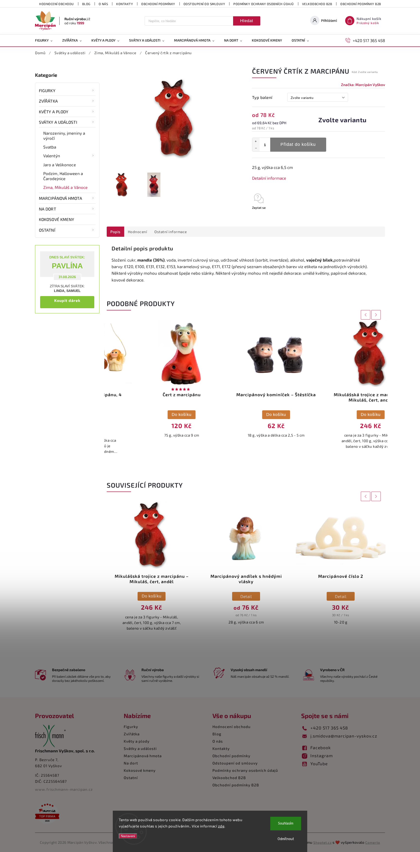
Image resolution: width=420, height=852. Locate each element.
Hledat (246, 20)
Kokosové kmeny (56, 219)
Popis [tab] (115, 231)
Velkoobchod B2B (317, 4)
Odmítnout (286, 839)
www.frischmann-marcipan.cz (64, 789)
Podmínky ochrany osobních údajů (263, 4)
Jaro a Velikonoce (59, 164)
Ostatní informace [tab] (170, 231)
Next (376, 314)
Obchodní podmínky (158, 4)
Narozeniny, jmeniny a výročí (64, 135)
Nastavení (128, 836)
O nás (103, 4)
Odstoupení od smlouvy (204, 4)
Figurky (47, 90)
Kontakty (124, 4)
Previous (364, 314)
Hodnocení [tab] (137, 231)
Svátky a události (58, 122)
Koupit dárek (67, 300)
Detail (151, 596)
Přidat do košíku (298, 144)
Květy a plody (53, 111)
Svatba (49, 146)
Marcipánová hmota (60, 198)
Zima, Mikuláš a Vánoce (65, 187)
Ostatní (47, 230)
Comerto (372, 842)
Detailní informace (269, 178)
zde (221, 826)
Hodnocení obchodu (56, 4)
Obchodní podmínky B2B (360, 4)
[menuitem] (46, 40)
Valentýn (51, 155)
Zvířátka (48, 100)
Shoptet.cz (322, 842)
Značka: (363, 84)
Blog (86, 4)
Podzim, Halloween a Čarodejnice (63, 176)
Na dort (47, 208)
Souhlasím (285, 823)
